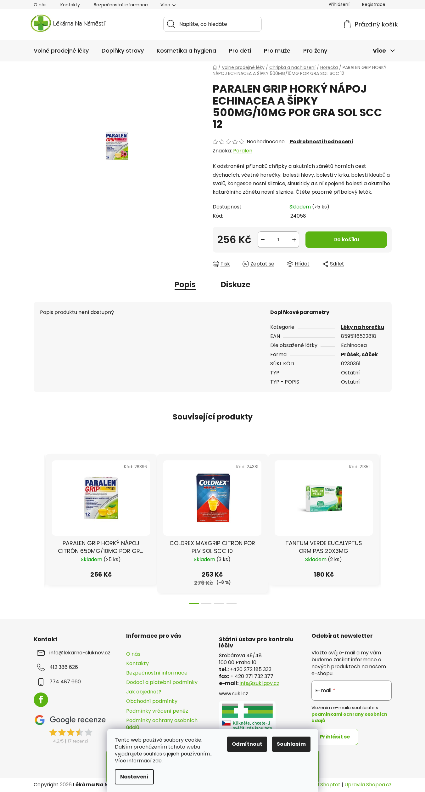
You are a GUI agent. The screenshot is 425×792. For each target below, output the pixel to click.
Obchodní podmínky (151, 701)
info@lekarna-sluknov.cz (79, 652)
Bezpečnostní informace (121, 5)
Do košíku (346, 239)
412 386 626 (63, 667)
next (387, 527)
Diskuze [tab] (235, 284)
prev (39, 527)
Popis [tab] (185, 284)
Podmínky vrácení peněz (157, 711)
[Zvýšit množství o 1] (294, 240)
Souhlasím (291, 744)
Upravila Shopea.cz (368, 784)
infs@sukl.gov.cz (259, 683)
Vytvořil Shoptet (320, 784)
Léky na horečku (362, 327)
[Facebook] (41, 699)
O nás (40, 5)
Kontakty (70, 5)
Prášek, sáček (359, 354)
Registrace (373, 4)
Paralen (242, 150)
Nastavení (134, 776)
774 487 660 (65, 681)
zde (157, 760)
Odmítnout (247, 744)
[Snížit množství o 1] (262, 240)
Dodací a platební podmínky (162, 682)
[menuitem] (61, 50)
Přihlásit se (335, 736)
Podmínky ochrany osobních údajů (162, 724)
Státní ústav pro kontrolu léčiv (256, 642)
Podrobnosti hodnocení (321, 141)
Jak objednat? (143, 691)
